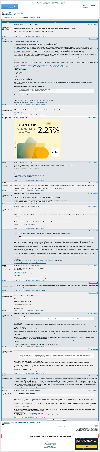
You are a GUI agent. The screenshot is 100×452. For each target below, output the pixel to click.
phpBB (48, 443)
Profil (39, 3)
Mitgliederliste (47, 2)
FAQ (37, 2)
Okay (86, 446)
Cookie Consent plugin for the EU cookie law (87, 449)
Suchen (41, 2)
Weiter (15, 14)
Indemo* (41, 100)
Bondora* (26, 100)
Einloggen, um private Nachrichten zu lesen (50, 3)
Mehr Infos (86, 443)
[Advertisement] (49, 8)
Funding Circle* (47, 260)
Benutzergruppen (55, 2)
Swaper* (25, 278)
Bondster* (38, 175)
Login (62, 3)
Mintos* (48, 100)
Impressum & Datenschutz (50, 450)
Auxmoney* (53, 260)
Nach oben (4, 36)
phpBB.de (54, 444)
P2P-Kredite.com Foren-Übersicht (28, 17)
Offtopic (38, 17)
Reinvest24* (32, 260)
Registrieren (62, 2)
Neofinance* (24, 175)
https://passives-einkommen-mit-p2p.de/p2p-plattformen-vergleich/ (46, 414)
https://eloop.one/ (18, 112)
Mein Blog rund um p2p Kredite (21, 272)
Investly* (42, 260)
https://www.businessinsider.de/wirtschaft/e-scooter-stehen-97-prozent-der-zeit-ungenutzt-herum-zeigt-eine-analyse (38, 65)
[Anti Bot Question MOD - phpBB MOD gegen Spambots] (50, 446)
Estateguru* (36, 100)
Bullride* (22, 31)
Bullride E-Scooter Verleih (12, 13)
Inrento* (44, 100)
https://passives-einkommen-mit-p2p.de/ (34, 413)
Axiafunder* (20, 100)
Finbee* (29, 175)
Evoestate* (22, 176)
